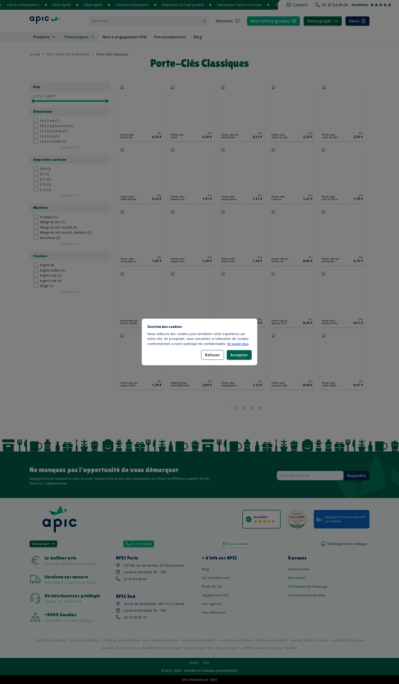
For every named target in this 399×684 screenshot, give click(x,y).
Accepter (239, 354)
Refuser (212, 354)
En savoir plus (237, 344)
